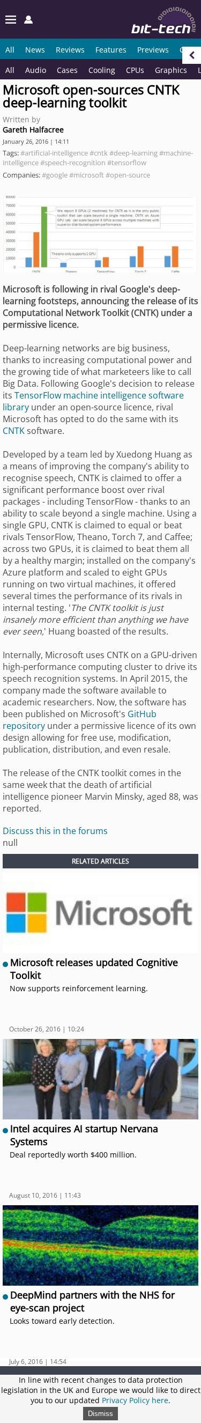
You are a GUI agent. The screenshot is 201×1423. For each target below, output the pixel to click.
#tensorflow (126, 162)
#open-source (128, 175)
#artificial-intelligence (54, 153)
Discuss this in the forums (55, 831)
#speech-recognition (73, 162)
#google (55, 175)
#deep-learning (133, 153)
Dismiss (100, 1414)
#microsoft (86, 175)
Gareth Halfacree (33, 129)
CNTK (14, 431)
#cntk (99, 153)
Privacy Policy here (135, 1400)
